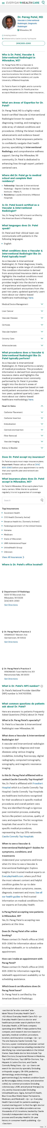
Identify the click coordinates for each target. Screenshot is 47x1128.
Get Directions (11, 605)
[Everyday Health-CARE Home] (22, 2)
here (31, 297)
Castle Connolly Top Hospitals (17, 836)
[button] (43, 2)
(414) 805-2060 (23, 43)
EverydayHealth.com (12, 876)
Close (41, 1127)
